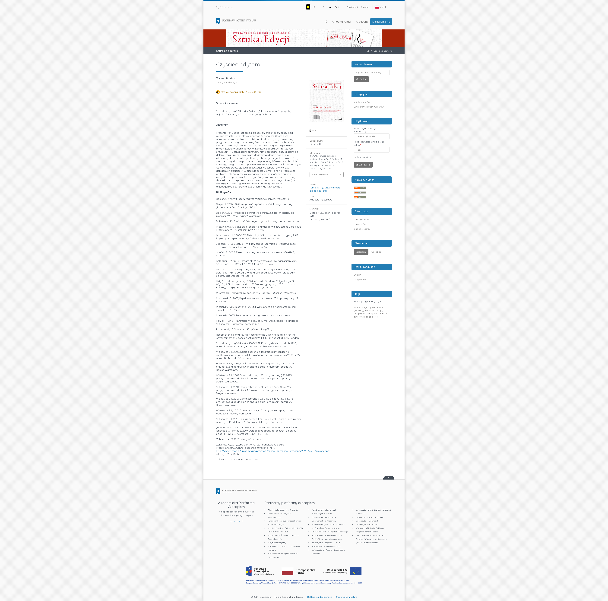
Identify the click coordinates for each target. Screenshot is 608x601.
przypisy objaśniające (365, 313)
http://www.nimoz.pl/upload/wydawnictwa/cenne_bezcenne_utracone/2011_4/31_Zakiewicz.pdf (273, 450)
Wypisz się (376, 252)
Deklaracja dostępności (319, 596)
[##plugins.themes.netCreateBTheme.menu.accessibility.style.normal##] (313, 7)
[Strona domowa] (236, 21)
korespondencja (373, 310)
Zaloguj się (364, 164)
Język (383, 7)
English (357, 274)
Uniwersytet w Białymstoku (368, 521)
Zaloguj (365, 7)
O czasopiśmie (381, 21)
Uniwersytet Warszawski (366, 524)
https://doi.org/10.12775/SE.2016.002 (242, 91)
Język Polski (360, 279)
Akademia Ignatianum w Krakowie (283, 510)
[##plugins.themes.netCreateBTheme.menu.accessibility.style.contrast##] (308, 7)
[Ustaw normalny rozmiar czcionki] (330, 7)
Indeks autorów (362, 102)
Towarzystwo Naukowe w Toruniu (326, 546)
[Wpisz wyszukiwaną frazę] (372, 72)
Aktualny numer (341, 21)
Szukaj (362, 79)
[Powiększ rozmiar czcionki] (336, 7)
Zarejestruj (352, 7)
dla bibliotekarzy (362, 229)
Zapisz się (361, 252)
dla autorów (360, 224)
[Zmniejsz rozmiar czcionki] (324, 7)
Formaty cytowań (320, 174)
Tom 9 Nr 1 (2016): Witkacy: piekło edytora (325, 189)
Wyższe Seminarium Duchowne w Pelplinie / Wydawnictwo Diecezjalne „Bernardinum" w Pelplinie (371, 539)
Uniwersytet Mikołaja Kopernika (369, 517)
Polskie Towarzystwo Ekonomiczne (327, 535)
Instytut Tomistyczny (277, 542)
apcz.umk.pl (236, 521)
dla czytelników (361, 219)
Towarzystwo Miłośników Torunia (326, 542)
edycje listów (373, 316)
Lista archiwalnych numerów (369, 106)
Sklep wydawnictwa (346, 596)
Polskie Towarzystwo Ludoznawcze (327, 539)
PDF (314, 130)
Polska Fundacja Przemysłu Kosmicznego (330, 532)
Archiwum (362, 21)
